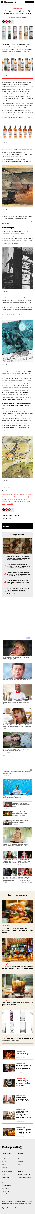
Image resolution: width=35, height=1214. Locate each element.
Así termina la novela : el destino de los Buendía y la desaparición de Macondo (18, 558)
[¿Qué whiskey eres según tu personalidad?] (9, 1054)
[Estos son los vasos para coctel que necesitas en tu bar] (17, 1022)
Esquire (24, 17)
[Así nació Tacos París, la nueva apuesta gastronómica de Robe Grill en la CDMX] (9, 1068)
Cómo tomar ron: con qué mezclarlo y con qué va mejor (17, 1003)
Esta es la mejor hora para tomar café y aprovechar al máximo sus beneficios (23, 1083)
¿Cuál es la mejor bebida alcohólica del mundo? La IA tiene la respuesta (17, 967)
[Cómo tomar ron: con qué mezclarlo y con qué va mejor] (17, 986)
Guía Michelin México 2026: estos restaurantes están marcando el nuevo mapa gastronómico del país (23, 1115)
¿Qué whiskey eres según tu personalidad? (23, 1054)
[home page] (10, 2)
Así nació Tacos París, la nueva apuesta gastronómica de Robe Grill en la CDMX (23, 1067)
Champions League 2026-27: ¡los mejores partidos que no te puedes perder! (18, 582)
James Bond (7, 515)
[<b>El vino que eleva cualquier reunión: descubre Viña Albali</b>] (9, 1099)
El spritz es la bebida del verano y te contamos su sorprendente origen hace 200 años (23, 1131)
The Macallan (8, 519)
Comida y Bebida (17, 8)
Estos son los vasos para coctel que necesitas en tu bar (17, 1039)
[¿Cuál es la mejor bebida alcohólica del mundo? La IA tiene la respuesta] (17, 950)
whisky (17, 515)
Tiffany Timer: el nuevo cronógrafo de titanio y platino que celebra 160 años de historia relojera (18, 574)
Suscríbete (30, 2)
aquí (9, 487)
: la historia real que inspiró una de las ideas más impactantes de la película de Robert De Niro (18, 591)
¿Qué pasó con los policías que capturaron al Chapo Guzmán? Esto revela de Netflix (18, 566)
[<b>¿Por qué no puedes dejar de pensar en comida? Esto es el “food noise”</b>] (17, 911)
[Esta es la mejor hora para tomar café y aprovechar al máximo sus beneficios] (9, 1083)
